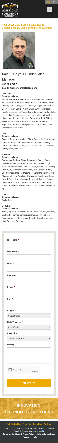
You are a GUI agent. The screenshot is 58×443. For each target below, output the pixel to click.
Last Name (13, 252)
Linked (39, 431)
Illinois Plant (37, 424)
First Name (13, 240)
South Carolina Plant (13, 424)
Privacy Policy (28, 434)
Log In (50, 2)
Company (11, 275)
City (10, 299)
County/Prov (14, 333)
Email (10, 263)
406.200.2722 (9, 84)
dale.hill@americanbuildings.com (19, 88)
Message (11, 345)
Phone (11, 287)
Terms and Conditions (11, 434)
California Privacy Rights (46, 434)
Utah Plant (47, 424)
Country (11, 311)
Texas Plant (27, 424)
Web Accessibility (30, 437)
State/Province (15, 322)
